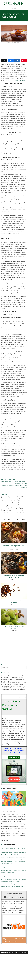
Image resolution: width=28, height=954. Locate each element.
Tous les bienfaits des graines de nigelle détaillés (14, 576)
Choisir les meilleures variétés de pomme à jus (14, 627)
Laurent (4, 494)
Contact (24, 952)
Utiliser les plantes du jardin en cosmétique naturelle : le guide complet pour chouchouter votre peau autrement (13, 861)
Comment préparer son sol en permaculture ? (13, 886)
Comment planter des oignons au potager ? (12, 884)
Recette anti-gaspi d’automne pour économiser (14, 546)
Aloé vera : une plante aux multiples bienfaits (13, 857)
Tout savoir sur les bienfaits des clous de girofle (14, 601)
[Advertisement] (14, 51)
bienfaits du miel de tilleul (17, 80)
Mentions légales (16, 952)
